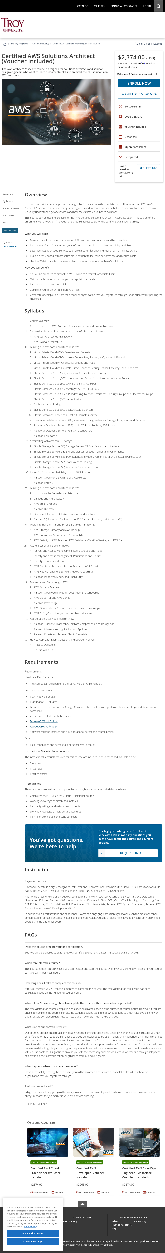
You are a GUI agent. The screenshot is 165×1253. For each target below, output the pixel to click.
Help (114, 1228)
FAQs (6, 222)
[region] (33, 1224)
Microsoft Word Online (44, 721)
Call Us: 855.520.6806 (148, 43)
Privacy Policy (106, 1244)
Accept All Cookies (32, 1233)
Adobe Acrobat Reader (43, 726)
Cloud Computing (40, 43)
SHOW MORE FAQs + (37, 1104)
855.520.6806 (9, 246)
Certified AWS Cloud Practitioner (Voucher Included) (45, 1172)
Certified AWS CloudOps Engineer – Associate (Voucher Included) (139, 1172)
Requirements (11, 208)
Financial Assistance (122, 1224)
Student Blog (140, 1221)
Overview (8, 194)
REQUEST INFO (148, 168)
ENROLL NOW (139, 83)
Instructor (9, 215)
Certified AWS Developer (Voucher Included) (90, 1172)
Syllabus (8, 201)
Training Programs (19, 43)
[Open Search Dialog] (158, 6)
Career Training (69, 1221)
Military (115, 1221)
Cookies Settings (32, 1241)
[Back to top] (82, 1216)
